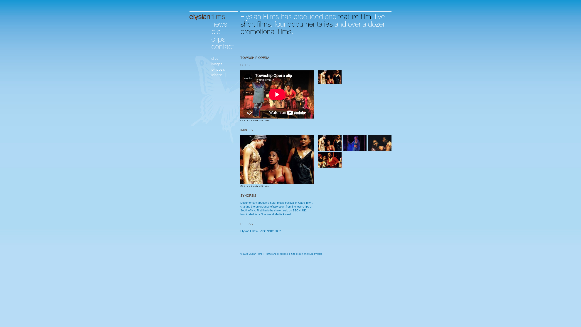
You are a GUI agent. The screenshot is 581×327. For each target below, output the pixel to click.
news (219, 23)
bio (216, 31)
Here (319, 254)
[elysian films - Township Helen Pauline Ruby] (277, 183)
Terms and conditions (277, 254)
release (216, 75)
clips (218, 38)
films (218, 16)
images (216, 64)
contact (222, 46)
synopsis (218, 69)
